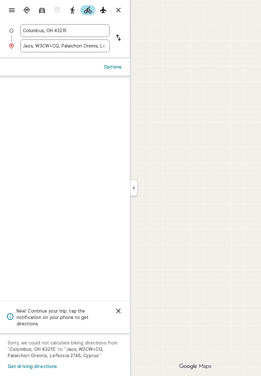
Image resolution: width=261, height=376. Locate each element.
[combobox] (65, 30)
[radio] (26, 10)
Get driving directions (32, 366)
